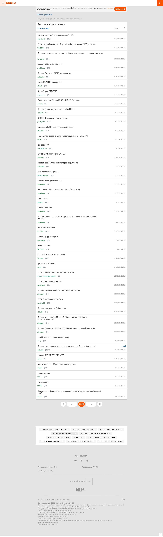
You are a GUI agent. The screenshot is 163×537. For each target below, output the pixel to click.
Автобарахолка (59, 19)
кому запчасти (43, 246)
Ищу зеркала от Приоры (48, 172)
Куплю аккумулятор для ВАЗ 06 (51, 154)
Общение (40, 19)
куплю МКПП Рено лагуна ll (49, 82)
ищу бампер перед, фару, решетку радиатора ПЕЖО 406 (62, 136)
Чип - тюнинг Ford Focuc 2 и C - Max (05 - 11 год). (58, 190)
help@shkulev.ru (53, 522)
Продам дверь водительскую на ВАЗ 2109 (56, 109)
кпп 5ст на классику (46, 228)
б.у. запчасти (43, 382)
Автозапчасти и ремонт (74, 19)
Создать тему (43, 28)
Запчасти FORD (44, 208)
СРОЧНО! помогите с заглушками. (52, 118)
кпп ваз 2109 (43, 145)
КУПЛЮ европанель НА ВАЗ (50, 299)
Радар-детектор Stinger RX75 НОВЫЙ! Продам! (58, 100)
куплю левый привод (46, 263)
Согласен (120, 9)
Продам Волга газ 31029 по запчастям (54, 73)
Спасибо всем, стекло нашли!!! (51, 255)
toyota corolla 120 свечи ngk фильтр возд (55, 127)
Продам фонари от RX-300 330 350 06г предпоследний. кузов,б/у (66, 328)
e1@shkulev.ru (64, 518)
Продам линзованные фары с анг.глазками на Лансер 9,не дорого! (66, 346)
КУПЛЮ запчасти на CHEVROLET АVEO (55, 272)
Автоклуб (49, 19)
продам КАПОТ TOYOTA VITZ (50, 355)
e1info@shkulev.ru (91, 520)
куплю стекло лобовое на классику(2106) (55, 35)
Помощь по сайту (45, 471)
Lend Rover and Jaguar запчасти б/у (53, 337)
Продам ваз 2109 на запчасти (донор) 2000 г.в (57, 163)
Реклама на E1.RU (90, 467)
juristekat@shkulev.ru (105, 520)
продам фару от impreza (48, 237)
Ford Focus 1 (43, 199)
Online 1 (116, 28)
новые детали (43, 373)
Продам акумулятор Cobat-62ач (51, 308)
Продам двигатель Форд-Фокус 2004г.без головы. (59, 290)
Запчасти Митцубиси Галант (49, 64)
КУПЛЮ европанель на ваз (49, 281)
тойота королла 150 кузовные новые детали (56, 364)
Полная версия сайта (47, 467)
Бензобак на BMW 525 (47, 91)
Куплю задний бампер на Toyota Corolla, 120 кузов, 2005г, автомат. (66, 44)
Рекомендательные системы (48, 524)
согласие (110, 8)
